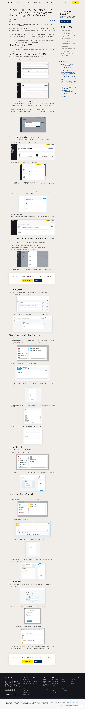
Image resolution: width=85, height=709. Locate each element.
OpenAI (72, 688)
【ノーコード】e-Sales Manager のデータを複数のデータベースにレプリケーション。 (68, 95)
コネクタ (44, 679)
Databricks (73, 681)
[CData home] (9, 2)
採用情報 (53, 690)
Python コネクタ (26, 685)
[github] (12, 690)
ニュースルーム (55, 683)
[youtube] (10, 690)
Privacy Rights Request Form (42, 703)
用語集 (63, 688)
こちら (45, 648)
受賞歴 (53, 685)
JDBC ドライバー (26, 681)
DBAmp (34, 685)
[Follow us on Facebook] (50, 20)
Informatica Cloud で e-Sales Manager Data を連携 (67, 65)
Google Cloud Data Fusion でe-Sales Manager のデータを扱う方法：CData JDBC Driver (68, 73)
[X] (8, 690)
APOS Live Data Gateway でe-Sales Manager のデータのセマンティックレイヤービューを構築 (68, 87)
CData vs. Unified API (46, 691)
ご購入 (65, 2)
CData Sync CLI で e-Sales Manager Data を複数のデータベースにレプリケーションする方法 (68, 69)
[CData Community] (14, 690)
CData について (55, 679)
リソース (63, 685)
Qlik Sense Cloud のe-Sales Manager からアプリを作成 (67, 91)
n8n (72, 686)
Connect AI (35, 681)
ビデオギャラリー (65, 690)
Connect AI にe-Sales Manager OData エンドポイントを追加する (69, 43)
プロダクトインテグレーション (46, 682)
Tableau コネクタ (26, 694)
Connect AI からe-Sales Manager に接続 (67, 39)
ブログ (63, 683)
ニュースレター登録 (65, 686)
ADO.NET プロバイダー (27, 683)
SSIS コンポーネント (36, 683)
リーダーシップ (55, 686)
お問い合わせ (75, 2)
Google (72, 683)
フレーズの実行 (64, 55)
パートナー (44, 687)
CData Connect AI (17, 277)
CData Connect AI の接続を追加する (68, 49)
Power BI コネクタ (26, 692)
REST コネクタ (26, 688)
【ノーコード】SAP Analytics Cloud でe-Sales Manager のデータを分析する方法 (68, 78)
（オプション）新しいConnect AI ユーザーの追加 (68, 33)
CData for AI (53, 2)
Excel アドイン (26, 690)
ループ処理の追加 (65, 51)
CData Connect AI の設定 (66, 30)
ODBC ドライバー (26, 679)
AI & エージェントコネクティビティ (46, 685)
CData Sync (35, 679)
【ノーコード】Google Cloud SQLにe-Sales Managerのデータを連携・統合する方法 (68, 83)
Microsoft (73, 685)
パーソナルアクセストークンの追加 (68, 36)
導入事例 (63, 681)
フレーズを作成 (64, 46)
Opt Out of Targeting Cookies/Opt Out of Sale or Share (70, 705)
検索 (68, 2)
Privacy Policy (72, 702)
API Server (25, 686)
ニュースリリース (55, 681)
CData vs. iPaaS (45, 689)
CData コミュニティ (65, 679)
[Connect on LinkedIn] (54, 20)
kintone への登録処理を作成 (67, 53)
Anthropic (73, 679)
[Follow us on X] (52, 20)
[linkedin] (6, 690)
